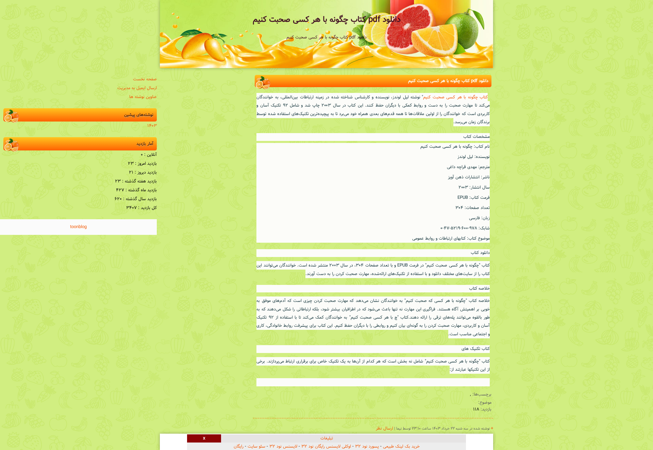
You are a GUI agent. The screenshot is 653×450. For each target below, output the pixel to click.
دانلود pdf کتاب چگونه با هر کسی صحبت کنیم (327, 19)
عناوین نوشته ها (143, 97)
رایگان (239, 446)
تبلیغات (326, 438)
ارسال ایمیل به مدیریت (137, 88)
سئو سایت (256, 446)
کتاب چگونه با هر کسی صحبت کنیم (455, 97)
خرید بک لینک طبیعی (401, 446)
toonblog (78, 227)
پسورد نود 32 (367, 446)
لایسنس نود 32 (283, 446)
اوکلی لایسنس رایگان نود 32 (326, 446)
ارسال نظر (384, 428)
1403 (152, 126)
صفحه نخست (145, 79)
